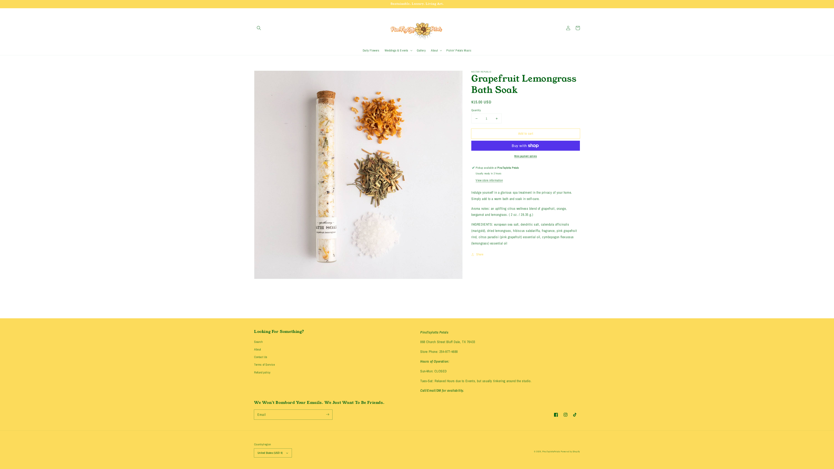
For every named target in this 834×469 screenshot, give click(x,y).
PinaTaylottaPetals (551, 451)
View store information (489, 180)
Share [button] (479, 254)
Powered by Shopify (570, 451)
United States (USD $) (270, 453)
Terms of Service (264, 365)
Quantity (476, 110)
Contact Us (260, 357)
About (257, 349)
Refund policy (262, 372)
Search (258, 342)
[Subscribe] (327, 414)
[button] (259, 28)
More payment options (525, 156)
